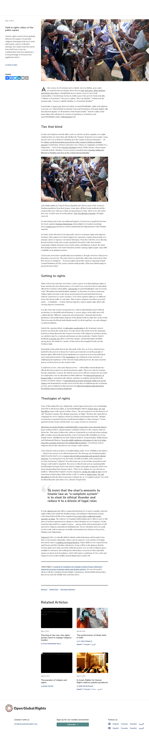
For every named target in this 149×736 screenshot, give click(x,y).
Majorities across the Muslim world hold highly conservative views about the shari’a (73, 427)
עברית (94, 689)
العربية (94, 644)
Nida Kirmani (66, 117)
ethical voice (52, 511)
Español (79, 644)
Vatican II (45, 537)
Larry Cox (57, 106)
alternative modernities (74, 328)
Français (87, 644)
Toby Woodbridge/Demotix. (85, 213)
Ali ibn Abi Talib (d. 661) (91, 472)
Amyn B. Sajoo (12, 65)
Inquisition (70, 357)
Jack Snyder (73, 289)
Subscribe (71, 724)
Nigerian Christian (68, 147)
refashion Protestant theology (67, 543)
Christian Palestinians (63, 224)
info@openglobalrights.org (25, 724)
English (116, 724)
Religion (44, 589)
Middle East (54, 589)
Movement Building (68, 589)
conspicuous (51, 227)
